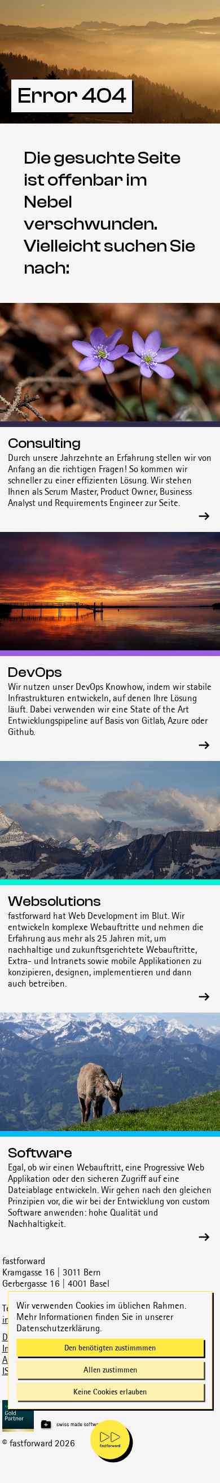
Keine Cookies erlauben (110, 1392)
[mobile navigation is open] (110, 1439)
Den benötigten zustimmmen (110, 1348)
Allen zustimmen (110, 1370)
